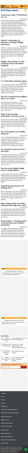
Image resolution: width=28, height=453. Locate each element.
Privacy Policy (4, 451)
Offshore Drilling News (7, 423)
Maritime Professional (6, 436)
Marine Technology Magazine (9, 439)
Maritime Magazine (6, 433)
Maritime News (5, 430)
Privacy (3, 399)
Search (7, 7)
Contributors (4, 406)
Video (3, 317)
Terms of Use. (14, 451)
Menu (25, 6)
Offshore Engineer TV (6, 416)
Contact (3, 403)
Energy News (4, 443)
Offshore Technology (6, 426)
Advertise (3, 393)
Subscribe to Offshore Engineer (9, 409)
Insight (3, 268)
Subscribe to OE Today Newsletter (10, 412)
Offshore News (5, 419)
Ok (25, 449)
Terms (2, 396)
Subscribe (14, 7)
